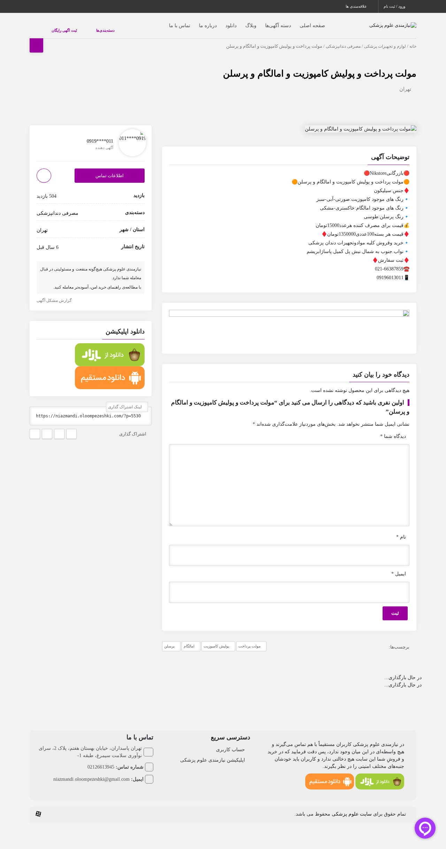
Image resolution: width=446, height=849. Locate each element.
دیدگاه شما (393, 429)
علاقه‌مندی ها (357, 6)
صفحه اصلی (298, 22)
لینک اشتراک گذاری (125, 400)
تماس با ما (165, 22)
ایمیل (398, 566)
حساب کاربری (230, 742)
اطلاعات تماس (109, 168)
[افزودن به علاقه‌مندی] (44, 169)
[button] (289, 151)
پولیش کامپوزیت (216, 639)
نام (401, 530)
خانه (412, 39)
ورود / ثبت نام (395, 6)
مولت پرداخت (249, 639)
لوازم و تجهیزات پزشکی (385, 39)
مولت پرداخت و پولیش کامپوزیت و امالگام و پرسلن (319, 67)
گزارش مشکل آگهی (55, 293)
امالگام (189, 639)
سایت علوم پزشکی (352, 807)
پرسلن (169, 639)
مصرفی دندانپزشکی (343, 39)
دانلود (217, 22)
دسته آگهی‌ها (264, 22)
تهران (405, 82)
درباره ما (194, 22)
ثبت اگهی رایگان (57, 27)
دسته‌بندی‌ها (84, 27)
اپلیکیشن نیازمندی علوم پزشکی (212, 753)
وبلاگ (237, 22)
